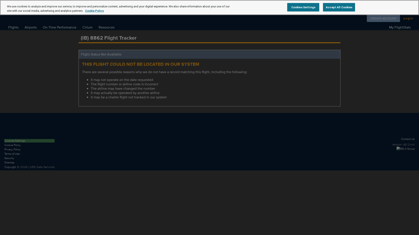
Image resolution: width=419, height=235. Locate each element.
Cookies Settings (303, 7)
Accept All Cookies (339, 7)
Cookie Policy (94, 10)
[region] (209, 7)
